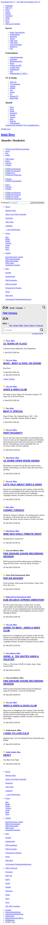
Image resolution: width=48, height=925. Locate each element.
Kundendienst (15, 34)
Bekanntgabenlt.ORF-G (19, 73)
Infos (7, 269)
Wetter (7, 18)
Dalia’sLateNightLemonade (15, 214)
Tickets (12, 38)
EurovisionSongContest (14, 257)
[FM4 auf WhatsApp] (13, 175)
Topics (7, 233)
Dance (7, 161)
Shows (7, 207)
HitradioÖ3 (14, 96)
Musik (7, 239)
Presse (12, 63)
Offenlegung (9, 916)
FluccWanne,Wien (13, 653)
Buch (7, 247)
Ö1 (11, 94)
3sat (11, 90)
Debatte (8, 14)
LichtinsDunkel (16, 45)
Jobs (11, 71)
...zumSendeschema (12, 230)
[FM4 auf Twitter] (12, 197)
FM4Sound (9, 159)
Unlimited (8, 226)
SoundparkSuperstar (12, 265)
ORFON (8, 8)
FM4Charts (9, 263)
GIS (11, 49)
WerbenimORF (16, 65)
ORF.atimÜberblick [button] (12, 24)
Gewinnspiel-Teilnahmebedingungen (18, 299)
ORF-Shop (14, 43)
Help (11, 119)
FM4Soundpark (11, 280)
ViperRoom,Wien (12, 458)
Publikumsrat (14, 69)
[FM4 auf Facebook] (13, 171)
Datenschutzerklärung (13, 912)
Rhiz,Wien (10, 507)
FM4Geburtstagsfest (12, 259)
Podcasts (8, 163)
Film (7, 237)
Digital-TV (14, 47)
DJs (21, 326)
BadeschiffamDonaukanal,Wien (18, 597)
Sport (7, 20)
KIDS (7, 10)
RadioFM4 (14, 98)
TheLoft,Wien (11, 360)
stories (7, 155)
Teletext (12, 86)
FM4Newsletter (11, 284)
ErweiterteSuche (37, 333)
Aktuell (8, 253)
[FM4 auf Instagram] (13, 169)
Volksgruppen (15, 123)
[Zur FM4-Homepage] (5, 129)
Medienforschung (16, 61)
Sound (7, 12)
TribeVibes (9, 222)
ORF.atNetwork (11, 868)
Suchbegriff (5, 203)
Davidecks (9, 218)
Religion (13, 121)
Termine (8, 165)
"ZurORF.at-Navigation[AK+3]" (28, 2)
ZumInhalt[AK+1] (8, 2)
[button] (17, 149)
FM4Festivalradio (11, 261)
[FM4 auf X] (10, 173)
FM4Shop (9, 295)
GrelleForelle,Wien (13, 752)
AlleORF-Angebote (12, 906)
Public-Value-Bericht (17, 32)
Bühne (32, 326)
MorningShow (10, 210)
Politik (7, 241)
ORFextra (13, 40)
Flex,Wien (10, 408)
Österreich (9, 16)
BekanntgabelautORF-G (14, 918)
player (7, 151)
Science (12, 117)
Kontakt (8, 273)
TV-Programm (15, 84)
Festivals (39, 326)
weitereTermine (9, 379)
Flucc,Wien (10, 341)
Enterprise (13, 59)
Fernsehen (9, 6)
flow (7, 153)
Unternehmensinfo (16, 57)
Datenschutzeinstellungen (14, 914)
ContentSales (15, 67)
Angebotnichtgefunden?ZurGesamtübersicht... (22, 125)
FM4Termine (10, 313)
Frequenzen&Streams (13, 288)
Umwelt (8, 243)
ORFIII (12, 88)
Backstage (13, 36)
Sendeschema (10, 276)
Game (7, 245)
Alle (10, 326)
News (7, 22)
